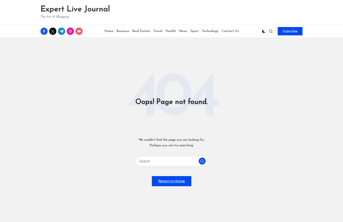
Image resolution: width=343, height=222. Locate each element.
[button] (290, 31)
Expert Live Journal (75, 9)
